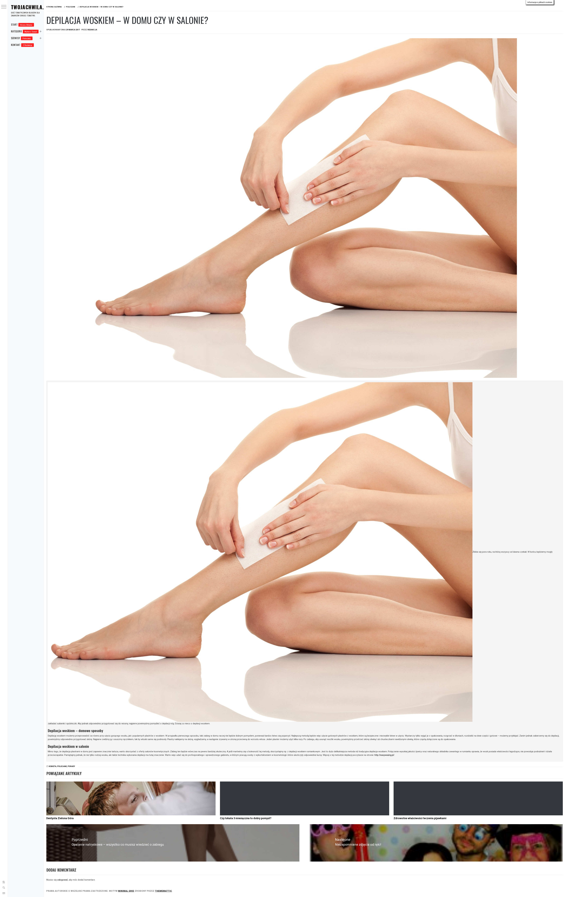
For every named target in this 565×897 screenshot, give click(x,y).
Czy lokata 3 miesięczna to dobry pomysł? (245, 818)
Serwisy (21, 38)
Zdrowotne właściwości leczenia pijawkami (420, 818)
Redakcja (92, 30)
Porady (71, 766)
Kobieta (52, 766)
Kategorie (24, 31)
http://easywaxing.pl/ (384, 755)
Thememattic (163, 891)
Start (21, 24)
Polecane (62, 766)
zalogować (62, 879)
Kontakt (21, 45)
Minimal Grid (126, 891)
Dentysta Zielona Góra (60, 818)
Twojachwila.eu (30, 7)
